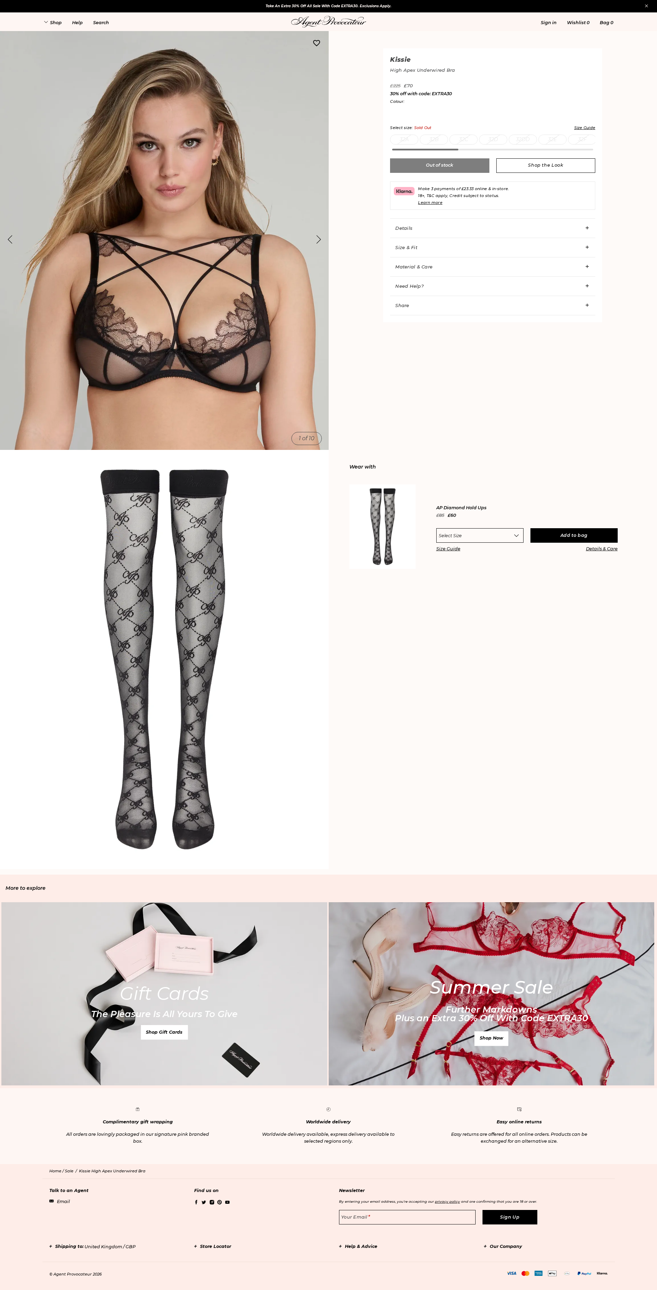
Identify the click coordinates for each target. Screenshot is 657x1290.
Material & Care (413, 266)
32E (552, 139)
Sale (69, 1171)
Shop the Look (545, 165)
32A (404, 139)
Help (77, 22)
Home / (57, 1171)
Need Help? (409, 286)
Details (403, 228)
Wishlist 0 (578, 22)
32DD (523, 139)
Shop (56, 22)
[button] (549, 22)
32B (434, 139)
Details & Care (602, 548)
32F (582, 139)
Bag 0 (606, 22)
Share (402, 305)
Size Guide (448, 548)
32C (463, 139)
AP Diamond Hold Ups (461, 508)
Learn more (430, 202)
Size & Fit (406, 247)
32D (493, 139)
